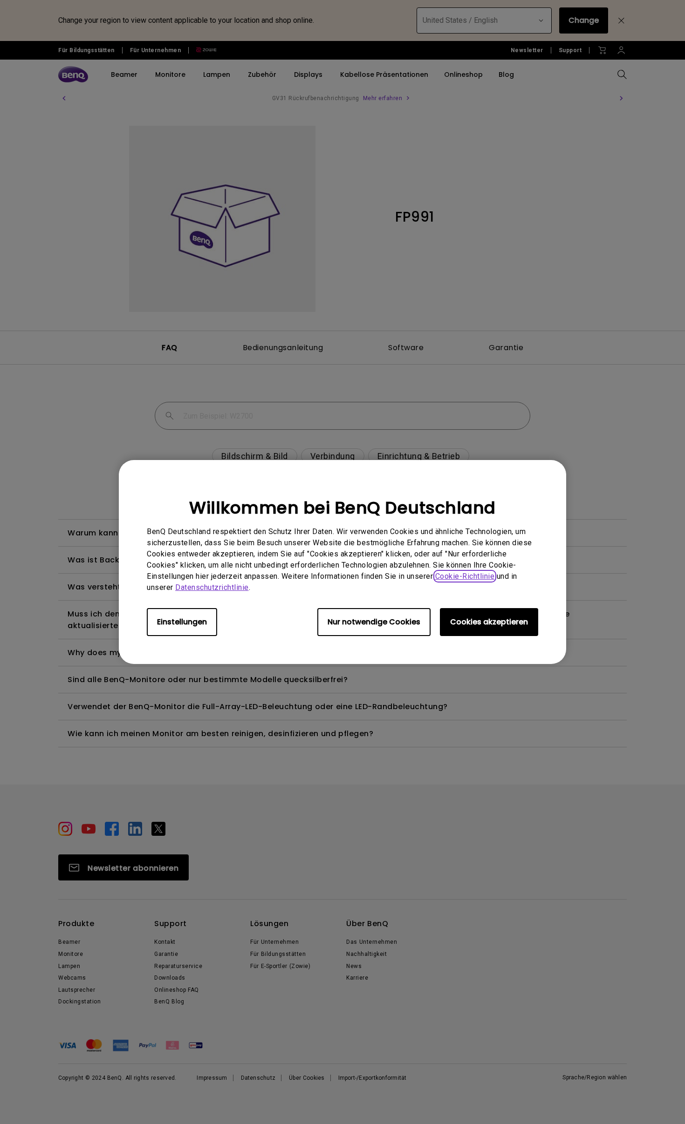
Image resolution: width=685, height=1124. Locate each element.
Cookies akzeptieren (489, 621)
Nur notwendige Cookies (374, 621)
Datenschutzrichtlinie (212, 587)
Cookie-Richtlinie (465, 576)
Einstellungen (182, 621)
